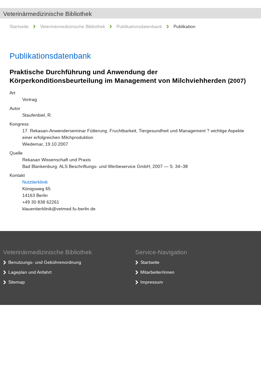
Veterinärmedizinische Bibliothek (47, 14)
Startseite (19, 26)
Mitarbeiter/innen (157, 272)
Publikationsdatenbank (139, 26)
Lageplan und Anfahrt (30, 272)
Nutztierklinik (35, 181)
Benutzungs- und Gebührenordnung (44, 262)
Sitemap (16, 282)
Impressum (151, 282)
